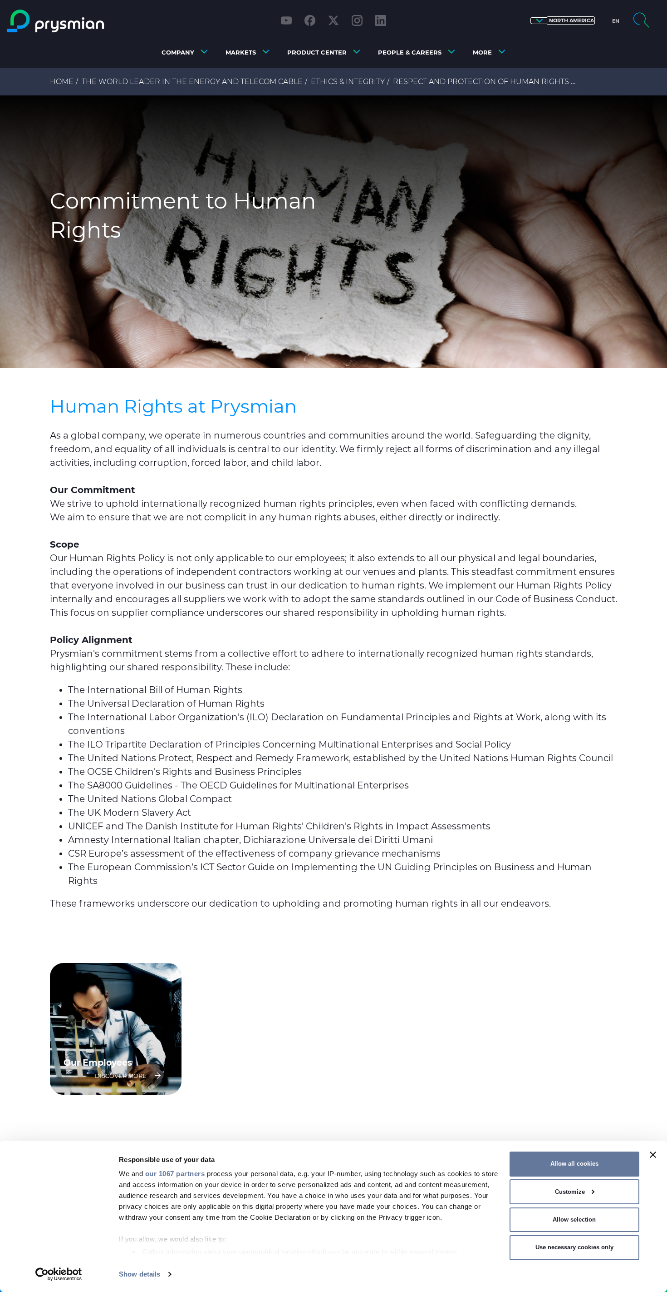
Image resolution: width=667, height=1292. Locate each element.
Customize (570, 1191)
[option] (333, 231)
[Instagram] (357, 20)
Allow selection (574, 1219)
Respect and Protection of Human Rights (481, 81)
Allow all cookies (574, 1163)
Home (62, 81)
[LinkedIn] (381, 20)
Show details (139, 1274)
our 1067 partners (175, 1173)
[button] (562, 20)
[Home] (85, 21)
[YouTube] (286, 20)
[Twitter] (333, 20)
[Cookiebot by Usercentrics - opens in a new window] (58, 1274)
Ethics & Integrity (348, 81)
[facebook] (310, 20)
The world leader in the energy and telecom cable (192, 81)
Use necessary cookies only (574, 1247)
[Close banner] (653, 1155)
